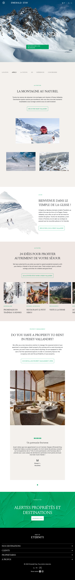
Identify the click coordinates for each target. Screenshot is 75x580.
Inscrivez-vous (37, 518)
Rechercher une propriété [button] (34, 47)
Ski (32, 72)
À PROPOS (6, 559)
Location (5, 72)
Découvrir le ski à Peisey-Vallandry (51, 228)
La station (23, 72)
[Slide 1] (37, 484)
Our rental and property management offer (37, 361)
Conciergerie (52, 72)
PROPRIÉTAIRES (9, 555)
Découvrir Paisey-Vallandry (37, 109)
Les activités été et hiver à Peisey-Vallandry (37, 275)
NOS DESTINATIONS (11, 546)
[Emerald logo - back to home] (15, 3)
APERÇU (14, 72)
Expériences (40, 72)
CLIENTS (6, 550)
